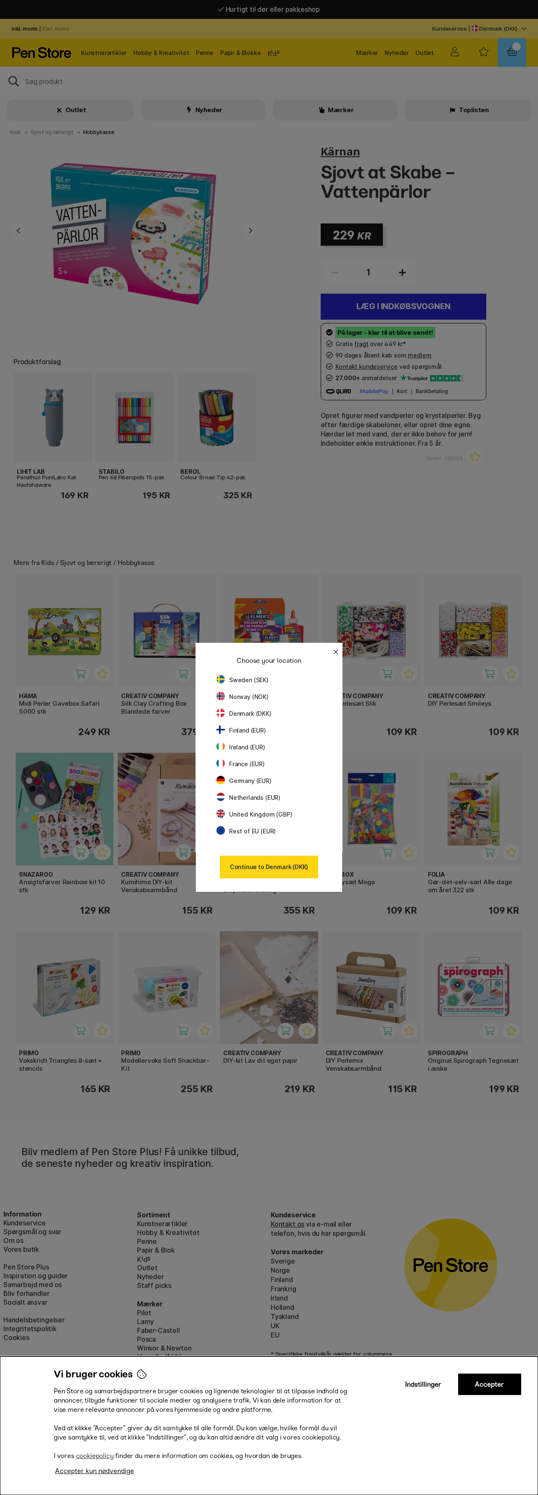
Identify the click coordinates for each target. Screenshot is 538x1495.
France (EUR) (247, 763)
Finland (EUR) (247, 730)
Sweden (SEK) (249, 679)
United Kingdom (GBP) (260, 814)
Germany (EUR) (250, 780)
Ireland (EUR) (247, 747)
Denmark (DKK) (250, 713)
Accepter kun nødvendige (94, 1471)
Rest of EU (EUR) (252, 831)
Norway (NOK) (249, 696)
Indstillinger (423, 1384)
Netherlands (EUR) (254, 797)
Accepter (489, 1384)
